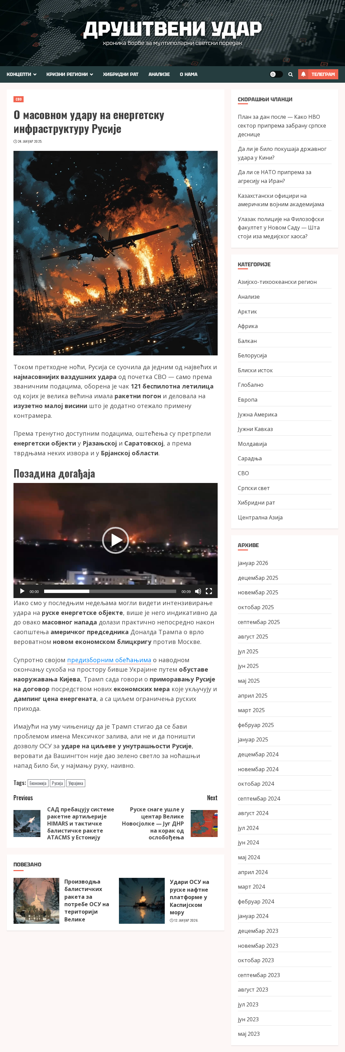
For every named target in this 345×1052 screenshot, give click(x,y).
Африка (248, 326)
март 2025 (251, 710)
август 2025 (253, 636)
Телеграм (323, 74)
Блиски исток (255, 370)
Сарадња (250, 458)
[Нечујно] (198, 591)
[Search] (290, 74)
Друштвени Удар (172, 29)
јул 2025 (248, 651)
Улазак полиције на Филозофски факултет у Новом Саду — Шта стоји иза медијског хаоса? (281, 227)
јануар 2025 (253, 739)
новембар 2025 (258, 592)
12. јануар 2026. (186, 920)
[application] (115, 540)
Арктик (247, 311)
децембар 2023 (258, 931)
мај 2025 (249, 680)
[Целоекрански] (209, 591)
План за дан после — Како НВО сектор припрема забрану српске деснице (282, 125)
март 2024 (251, 886)
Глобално (250, 384)
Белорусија (252, 355)
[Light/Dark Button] (276, 74)
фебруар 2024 (256, 901)
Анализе (159, 74)
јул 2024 (248, 828)
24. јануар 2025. (30, 141)
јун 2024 (248, 842)
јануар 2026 (253, 563)
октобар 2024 (256, 783)
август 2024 (253, 813)
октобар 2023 (256, 960)
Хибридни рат (120, 74)
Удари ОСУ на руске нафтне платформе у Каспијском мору (189, 897)
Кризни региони (67, 74)
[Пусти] (22, 591)
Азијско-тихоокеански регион (277, 282)
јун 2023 (248, 1019)
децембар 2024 (258, 754)
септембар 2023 (259, 975)
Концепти (19, 74)
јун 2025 (248, 666)
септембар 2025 (259, 622)
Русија (57, 783)
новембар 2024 (258, 769)
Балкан (247, 341)
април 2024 (253, 872)
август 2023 (253, 989)
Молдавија (252, 444)
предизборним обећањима (109, 660)
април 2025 (253, 695)
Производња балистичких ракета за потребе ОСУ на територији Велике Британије (86, 904)
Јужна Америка (257, 414)
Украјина (75, 783)
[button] (115, 540)
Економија (38, 783)
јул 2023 (248, 1004)
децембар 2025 (258, 578)
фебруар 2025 (256, 725)
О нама (188, 74)
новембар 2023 (258, 945)
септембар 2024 (259, 798)
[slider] (110, 591)
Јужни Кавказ (255, 429)
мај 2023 (249, 1033)
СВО (18, 99)
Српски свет (254, 488)
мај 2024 (249, 857)
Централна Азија (260, 517)
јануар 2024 (253, 916)
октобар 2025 (256, 607)
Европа (247, 399)
